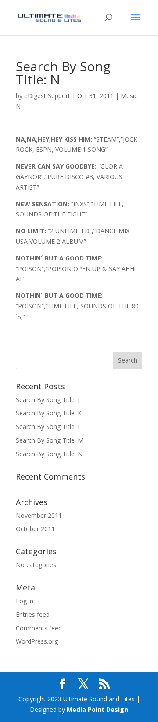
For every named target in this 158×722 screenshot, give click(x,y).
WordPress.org (37, 641)
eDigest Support (47, 96)
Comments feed (39, 628)
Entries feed (33, 614)
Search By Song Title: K (49, 413)
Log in (24, 601)
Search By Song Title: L (48, 426)
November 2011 (39, 515)
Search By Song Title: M (49, 440)
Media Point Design (97, 709)
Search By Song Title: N (49, 454)
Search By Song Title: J (47, 400)
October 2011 (35, 528)
